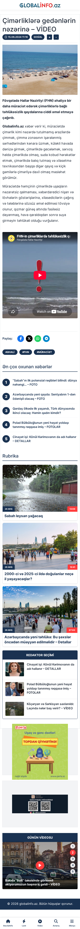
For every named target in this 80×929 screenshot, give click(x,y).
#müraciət (44, 352)
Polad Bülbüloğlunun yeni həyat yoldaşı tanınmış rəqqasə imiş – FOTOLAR (49, 688)
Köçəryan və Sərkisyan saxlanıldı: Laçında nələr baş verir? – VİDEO (50, 706)
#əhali (10, 352)
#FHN (25, 352)
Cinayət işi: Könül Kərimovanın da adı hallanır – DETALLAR (50, 666)
